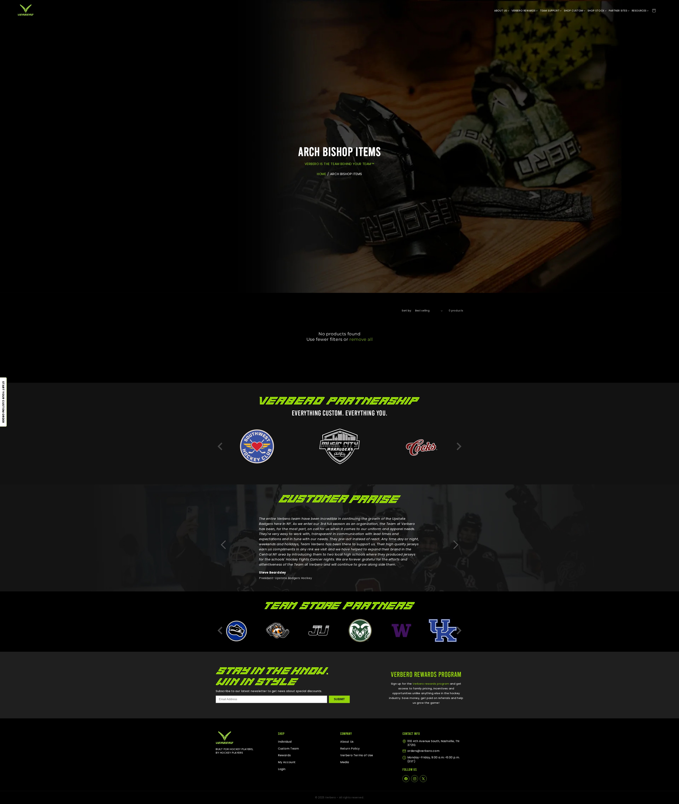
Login (282, 769)
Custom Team (288, 749)
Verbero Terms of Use (356, 755)
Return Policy (350, 749)
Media (344, 762)
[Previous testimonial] (223, 545)
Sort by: (406, 310)
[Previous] (220, 446)
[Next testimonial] (456, 545)
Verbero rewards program (430, 684)
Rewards (284, 755)
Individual (285, 742)
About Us (347, 742)
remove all (361, 339)
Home (321, 174)
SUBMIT (339, 699)
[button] (502, 10)
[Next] (459, 446)
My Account (287, 762)
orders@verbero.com (423, 751)
